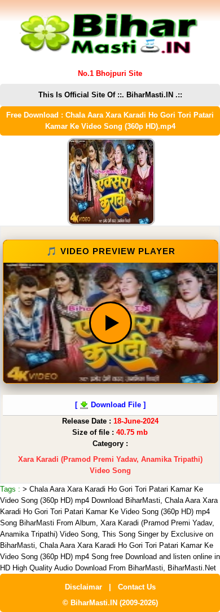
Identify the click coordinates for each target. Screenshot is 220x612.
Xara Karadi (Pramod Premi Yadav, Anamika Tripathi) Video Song (110, 465)
